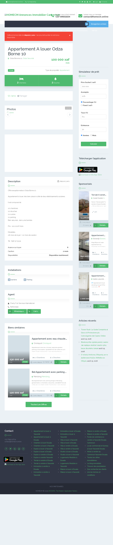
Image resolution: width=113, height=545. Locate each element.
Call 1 (35, 311)
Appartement (64, 70)
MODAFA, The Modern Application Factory (63, 491)
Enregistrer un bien (98, 24)
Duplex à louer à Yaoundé (43, 449)
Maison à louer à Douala (69, 469)
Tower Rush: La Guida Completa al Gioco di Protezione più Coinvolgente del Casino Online (94, 333)
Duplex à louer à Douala (42, 451)
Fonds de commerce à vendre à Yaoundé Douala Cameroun (96, 440)
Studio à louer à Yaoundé (69, 454)
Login (96, 2)
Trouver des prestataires (96, 466)
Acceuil (10, 30)
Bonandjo (103, 239)
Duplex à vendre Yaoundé (43, 457)
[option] (13, 118)
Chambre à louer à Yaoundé (44, 446)
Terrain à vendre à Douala (43, 460)
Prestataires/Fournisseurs (77, 30)
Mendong (46, 377)
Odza (25, 58)
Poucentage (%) (89, 102)
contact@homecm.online (15, 2)
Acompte (85, 92)
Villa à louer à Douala (68, 443)
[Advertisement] (56, 7)
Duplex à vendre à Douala (43, 454)
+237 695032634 (31, 2)
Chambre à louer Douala (43, 443)
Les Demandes (36, 30)
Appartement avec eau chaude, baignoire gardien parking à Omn (67, 338)
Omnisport (47, 343)
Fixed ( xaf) (87, 105)
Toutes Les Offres (39, 404)
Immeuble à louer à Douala (70, 431)
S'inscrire (104, 2)
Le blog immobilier (94, 463)
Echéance (85, 125)
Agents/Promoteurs (54, 30)
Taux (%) (84, 113)
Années (86, 135)
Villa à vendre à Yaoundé (69, 449)
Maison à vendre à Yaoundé (97, 434)
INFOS (94, 30)
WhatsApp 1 (19, 311)
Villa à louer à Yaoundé (68, 440)
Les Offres (21, 30)
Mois (94, 135)
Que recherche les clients (96, 469)
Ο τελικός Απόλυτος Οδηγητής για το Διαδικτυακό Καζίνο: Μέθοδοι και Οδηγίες (94, 358)
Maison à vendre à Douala (96, 431)
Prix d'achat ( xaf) (88, 82)
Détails (64, 362)
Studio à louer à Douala (69, 451)
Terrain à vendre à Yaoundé (44, 463)
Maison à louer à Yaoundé (69, 472)
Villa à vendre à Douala (69, 446)
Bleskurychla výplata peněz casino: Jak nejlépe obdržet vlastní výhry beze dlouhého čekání (94, 345)
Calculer (93, 144)
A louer (25, 362)
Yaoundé (30, 58)
